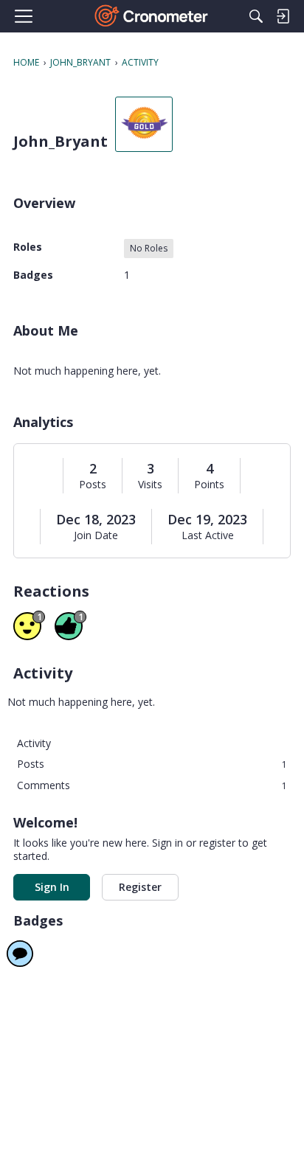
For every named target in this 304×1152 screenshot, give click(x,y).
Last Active (208, 535)
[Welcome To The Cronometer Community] (152, 16)
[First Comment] (20, 954)
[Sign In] (282, 16)
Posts (92, 484)
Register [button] (140, 887)
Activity (34, 743)
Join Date (96, 535)
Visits (150, 484)
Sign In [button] (52, 887)
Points (209, 484)
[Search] (256, 16)
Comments (152, 785)
